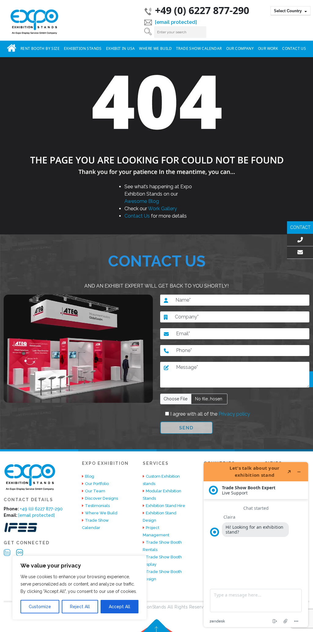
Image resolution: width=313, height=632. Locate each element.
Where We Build (155, 48)
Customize (40, 606)
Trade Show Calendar (199, 48)
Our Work (268, 48)
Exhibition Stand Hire (165, 505)
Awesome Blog (141, 201)
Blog (89, 476)
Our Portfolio (97, 483)
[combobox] (291, 10)
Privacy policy (233, 414)
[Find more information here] (256, 544)
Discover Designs (101, 498)
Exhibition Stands (83, 48)
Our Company (240, 48)
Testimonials (97, 505)
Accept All (119, 606)
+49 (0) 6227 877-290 (202, 10)
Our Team (95, 491)
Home (11, 48)
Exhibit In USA (120, 48)
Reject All (80, 606)
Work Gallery (162, 208)
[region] (79, 588)
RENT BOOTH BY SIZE (40, 48)
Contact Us (294, 48)
